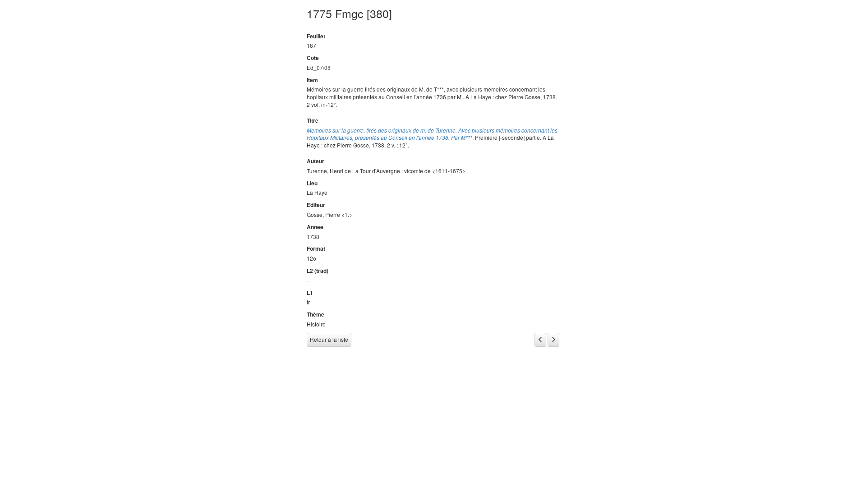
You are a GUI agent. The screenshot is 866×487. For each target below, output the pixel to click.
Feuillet (316, 36)
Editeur (316, 205)
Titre (312, 120)
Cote (313, 58)
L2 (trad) (317, 271)
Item (312, 80)
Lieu (312, 183)
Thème (315, 314)
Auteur (315, 161)
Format (316, 249)
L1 (310, 293)
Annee (315, 227)
